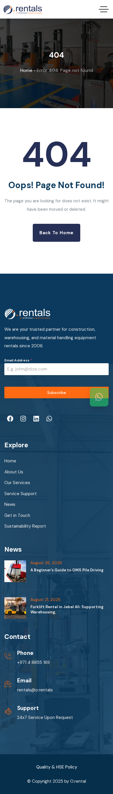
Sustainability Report (25, 526)
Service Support (20, 494)
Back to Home (56, 233)
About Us (13, 472)
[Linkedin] (36, 418)
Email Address (18, 360)
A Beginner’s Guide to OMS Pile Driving (66, 570)
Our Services (17, 483)
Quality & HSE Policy (56, 767)
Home (26, 70)
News (9, 504)
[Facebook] (10, 418)
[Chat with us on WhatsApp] (99, 397)
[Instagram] (23, 418)
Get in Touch (17, 515)
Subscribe (56, 392)
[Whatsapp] (49, 418)
